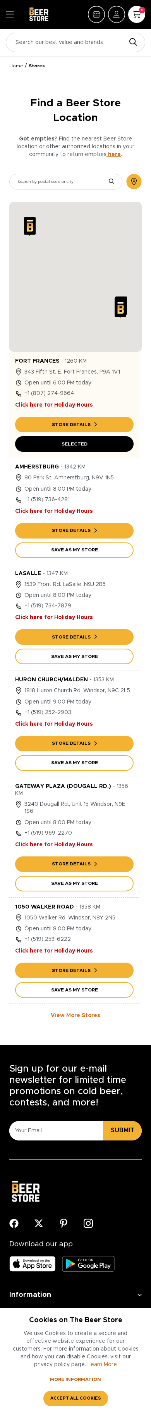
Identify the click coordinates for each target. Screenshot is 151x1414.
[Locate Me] (134, 181)
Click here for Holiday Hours (54, 405)
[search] (111, 181)
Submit (122, 1130)
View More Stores (75, 1015)
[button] (30, 226)
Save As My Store (74, 549)
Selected (75, 444)
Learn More (102, 1364)
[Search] (131, 42)
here (113, 154)
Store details (71, 424)
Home (16, 65)
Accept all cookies (75, 1398)
